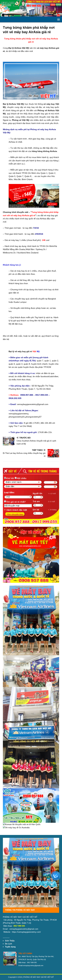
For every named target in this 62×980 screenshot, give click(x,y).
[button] (58, 19)
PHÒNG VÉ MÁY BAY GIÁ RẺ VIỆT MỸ (38, 977)
